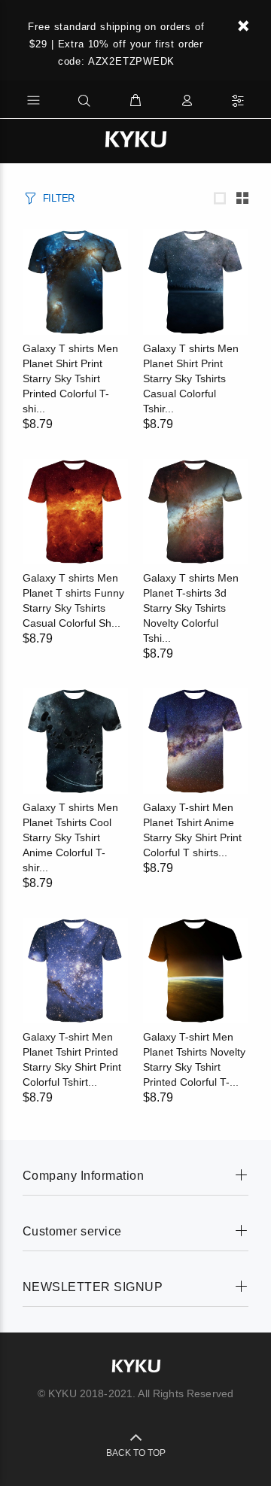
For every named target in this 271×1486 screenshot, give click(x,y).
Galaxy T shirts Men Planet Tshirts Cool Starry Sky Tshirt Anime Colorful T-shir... (70, 837)
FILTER (59, 198)
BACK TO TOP (136, 1453)
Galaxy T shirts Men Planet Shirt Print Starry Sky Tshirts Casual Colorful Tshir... (191, 378)
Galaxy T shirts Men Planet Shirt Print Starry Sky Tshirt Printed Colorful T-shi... (70, 378)
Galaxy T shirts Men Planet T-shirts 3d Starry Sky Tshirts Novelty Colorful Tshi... (191, 608)
